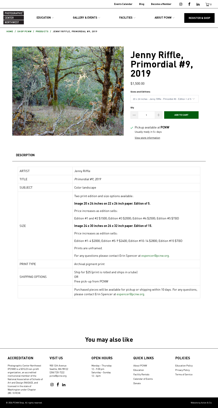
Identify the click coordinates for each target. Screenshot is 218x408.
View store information (147, 137)
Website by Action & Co (201, 402)
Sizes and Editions (140, 91)
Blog (141, 4)
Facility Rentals (141, 374)
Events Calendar (123, 4)
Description (25, 155)
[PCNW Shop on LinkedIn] (198, 4)
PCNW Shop (18, 402)
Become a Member (161, 4)
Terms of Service (183, 374)
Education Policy (184, 365)
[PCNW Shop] (13, 18)
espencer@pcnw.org (155, 255)
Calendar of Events (143, 378)
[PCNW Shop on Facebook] (189, 4)
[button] (45, 17)
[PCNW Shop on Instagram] (180, 4)
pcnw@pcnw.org (58, 375)
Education (138, 369)
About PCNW (140, 365)
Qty (132, 107)
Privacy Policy (182, 369)
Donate (137, 383)
